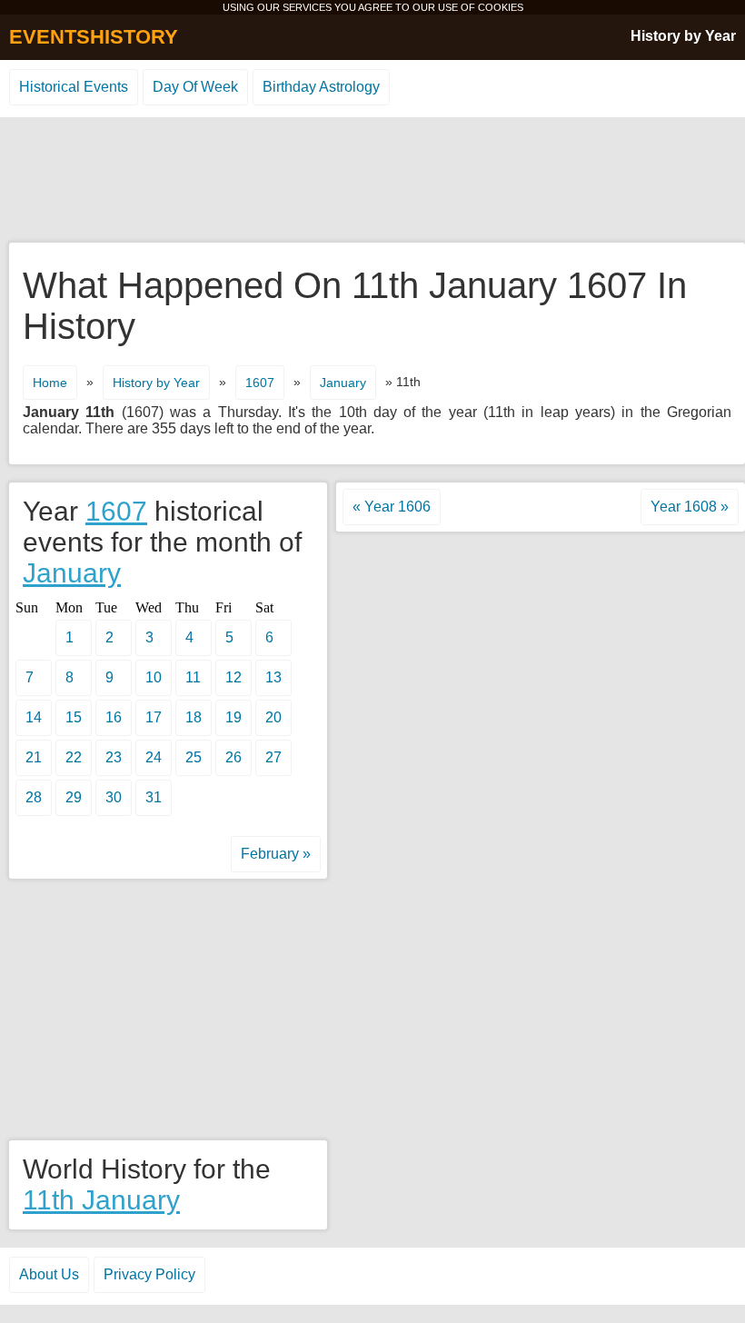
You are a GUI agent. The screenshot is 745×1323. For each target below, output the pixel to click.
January (343, 382)
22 (73, 757)
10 (153, 677)
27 (273, 757)
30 (113, 797)
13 (273, 677)
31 (153, 797)
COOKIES (500, 7)
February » (276, 853)
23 (113, 757)
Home (50, 382)
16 (113, 717)
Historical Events (73, 86)
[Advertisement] (372, 180)
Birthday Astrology (321, 86)
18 (193, 717)
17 (153, 717)
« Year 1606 (392, 506)
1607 (259, 382)
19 (233, 717)
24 (153, 757)
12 (233, 677)
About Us (49, 1274)
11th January (101, 1200)
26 (233, 757)
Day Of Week (195, 86)
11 (193, 677)
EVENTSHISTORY (93, 36)
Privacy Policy (149, 1274)
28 (33, 797)
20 (273, 717)
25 (193, 757)
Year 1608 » (690, 506)
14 (33, 717)
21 (33, 757)
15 (73, 717)
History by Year (683, 36)
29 (73, 797)
